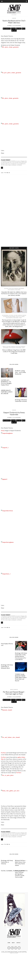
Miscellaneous (14, 689)
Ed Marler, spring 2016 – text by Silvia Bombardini (20, 372)
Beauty (4, 346)
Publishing (17, 289)
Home (9, 942)
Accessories (5, 315)
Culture (6, 288)
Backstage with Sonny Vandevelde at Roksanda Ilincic (7, 666)
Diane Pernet (18, 25)
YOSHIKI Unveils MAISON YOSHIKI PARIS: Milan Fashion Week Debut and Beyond (21, 677)
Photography (11, 289)
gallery (19, 757)
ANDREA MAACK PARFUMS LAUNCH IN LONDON (6, 391)
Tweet (20, 317)
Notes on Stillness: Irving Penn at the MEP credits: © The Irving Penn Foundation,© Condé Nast (14, 351)
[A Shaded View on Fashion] (14, 9)
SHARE (14, 28)
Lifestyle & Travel (20, 316)
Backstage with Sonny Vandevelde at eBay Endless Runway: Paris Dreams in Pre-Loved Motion (21, 656)
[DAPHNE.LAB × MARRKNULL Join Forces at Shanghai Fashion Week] (7, 372)
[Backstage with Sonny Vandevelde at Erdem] (21, 392)
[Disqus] (14, 194)
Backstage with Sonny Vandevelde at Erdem (21, 400)
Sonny (2, 430)
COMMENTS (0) (7, 420)
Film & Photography (13, 288)
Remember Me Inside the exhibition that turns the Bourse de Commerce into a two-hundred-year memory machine (14, 293)
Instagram (21, 288)
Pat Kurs (3, 752)
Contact (18, 942)
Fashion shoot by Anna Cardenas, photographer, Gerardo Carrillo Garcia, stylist (19, 874)
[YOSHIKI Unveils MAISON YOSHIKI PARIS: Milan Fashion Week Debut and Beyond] (21, 667)
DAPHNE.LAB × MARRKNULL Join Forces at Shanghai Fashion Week (6, 382)
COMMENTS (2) (7, 28)
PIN (24, 28)
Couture (11, 315)
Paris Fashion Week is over (7, 644)
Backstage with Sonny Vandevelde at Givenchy (7, 862)
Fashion (14, 18)
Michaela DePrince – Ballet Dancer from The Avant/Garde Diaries (20, 863)
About (13, 942)
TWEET (19, 28)
